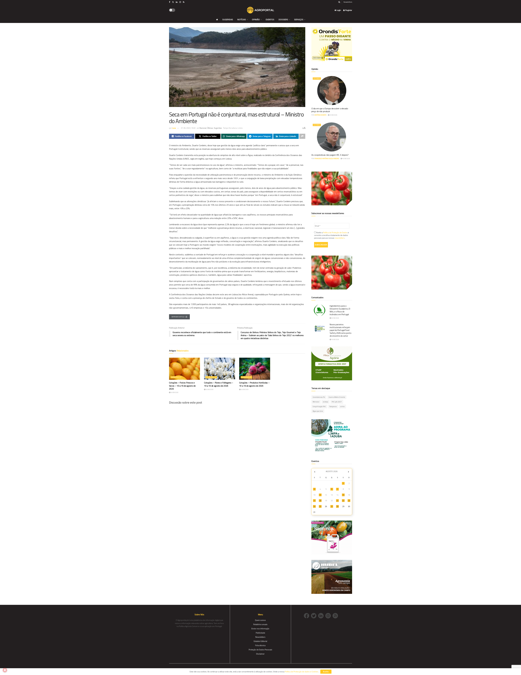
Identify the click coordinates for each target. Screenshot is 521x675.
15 (343, 495)
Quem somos (260, 620)
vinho (342, 406)
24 (314, 506)
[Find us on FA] (169, 2)
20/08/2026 (335, 318)
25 (320, 506)
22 (343, 500)
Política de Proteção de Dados (335, 232)
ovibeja (325, 402)
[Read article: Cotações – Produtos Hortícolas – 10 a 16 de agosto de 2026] (254, 369)
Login (338, 10)
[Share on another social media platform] (302, 136)
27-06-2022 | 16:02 (188, 128)
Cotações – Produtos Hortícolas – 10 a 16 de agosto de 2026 (254, 384)
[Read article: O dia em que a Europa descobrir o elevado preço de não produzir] (331, 90)
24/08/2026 (174, 392)
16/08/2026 (346, 158)
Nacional (203, 128)
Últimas (210, 128)
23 (349, 500)
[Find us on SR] (183, 2)
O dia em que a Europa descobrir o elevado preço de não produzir (329, 110)
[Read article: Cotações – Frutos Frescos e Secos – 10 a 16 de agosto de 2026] (184, 369)
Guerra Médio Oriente (337, 397)
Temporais (333, 406)
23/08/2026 (333, 115)
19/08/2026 (335, 339)
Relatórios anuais (260, 624)
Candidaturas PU (319, 397)
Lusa (174, 128)
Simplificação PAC (319, 406)
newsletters (340, 237)
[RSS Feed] (336, 615)
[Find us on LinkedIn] (176, 2)
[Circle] (321, 615)
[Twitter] (314, 615)
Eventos (270, 19)
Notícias (241, 19)
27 (332, 506)
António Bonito (320, 115)
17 (314, 500)
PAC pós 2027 (337, 402)
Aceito (326, 671)
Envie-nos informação (260, 628)
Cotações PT (176, 377)
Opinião (256, 19)
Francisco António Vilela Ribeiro (326, 158)
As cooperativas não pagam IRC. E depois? (330, 155)
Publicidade (260, 632)
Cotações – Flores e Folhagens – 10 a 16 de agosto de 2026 (218, 384)
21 (337, 500)
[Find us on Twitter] (173, 2)
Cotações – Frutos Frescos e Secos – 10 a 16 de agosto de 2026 (182, 385)
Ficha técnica (260, 645)
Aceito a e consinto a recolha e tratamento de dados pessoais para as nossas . (331, 235)
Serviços (298, 19)
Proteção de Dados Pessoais (260, 649)
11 (320, 495)
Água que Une (318, 411)
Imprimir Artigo (178, 317)
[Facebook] (307, 615)
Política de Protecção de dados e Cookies (301, 671)
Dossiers (283, 19)
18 (320, 500)
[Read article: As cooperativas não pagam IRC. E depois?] (331, 136)
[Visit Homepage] (260, 10)
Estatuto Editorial (260, 641)
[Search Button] (339, 2)
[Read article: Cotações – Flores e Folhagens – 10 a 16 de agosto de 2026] (219, 369)
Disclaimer (260, 653)
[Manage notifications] (5, 670)
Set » (348, 471)
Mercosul (316, 402)
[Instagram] (329, 615)
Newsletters (348, 2)
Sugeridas (227, 19)
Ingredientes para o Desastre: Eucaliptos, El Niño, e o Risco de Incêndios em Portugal (340, 310)
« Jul (315, 471)
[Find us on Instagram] (180, 2)
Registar (348, 10)
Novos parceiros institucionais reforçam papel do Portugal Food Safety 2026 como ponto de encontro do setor (340, 330)
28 (337, 506)
